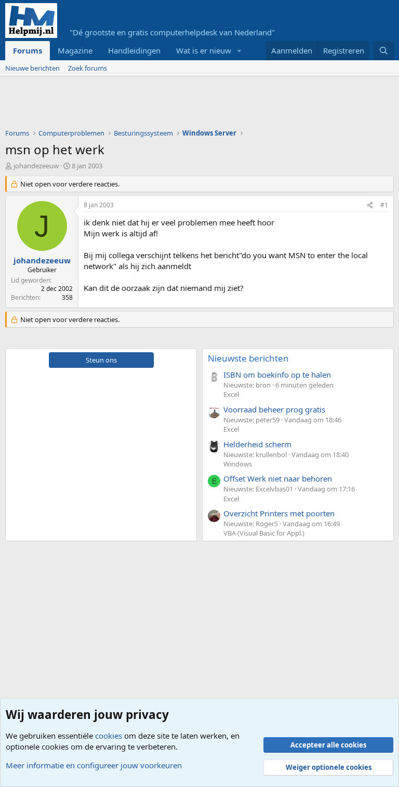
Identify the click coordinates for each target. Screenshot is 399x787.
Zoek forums (87, 68)
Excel (231, 394)
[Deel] (370, 205)
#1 (384, 205)
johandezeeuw (36, 165)
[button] (239, 50)
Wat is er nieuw (203, 50)
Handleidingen (134, 50)
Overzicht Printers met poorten (279, 513)
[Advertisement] (194, 105)
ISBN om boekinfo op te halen (277, 374)
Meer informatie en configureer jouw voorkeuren (94, 765)
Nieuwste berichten (248, 358)
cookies (108, 735)
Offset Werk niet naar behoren (277, 478)
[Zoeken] (384, 50)
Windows (237, 464)
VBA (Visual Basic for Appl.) (263, 533)
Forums (27, 50)
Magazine (75, 50)
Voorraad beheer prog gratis (274, 409)
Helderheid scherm (257, 444)
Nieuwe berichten (32, 68)
